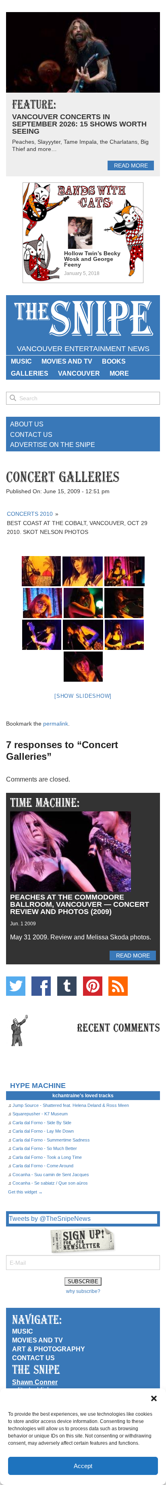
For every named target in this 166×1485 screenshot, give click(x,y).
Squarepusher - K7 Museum (40, 1113)
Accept (83, 1465)
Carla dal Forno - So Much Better (44, 1148)
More (119, 373)
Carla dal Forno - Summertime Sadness (51, 1140)
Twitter (15, 986)
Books (114, 361)
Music (21, 361)
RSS (118, 986)
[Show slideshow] (83, 696)
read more (131, 165)
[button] (154, 1398)
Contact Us (31, 434)
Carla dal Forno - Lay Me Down (43, 1131)
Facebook (41, 986)
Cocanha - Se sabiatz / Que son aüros (50, 1183)
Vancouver (79, 373)
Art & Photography (48, 1349)
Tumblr (67, 986)
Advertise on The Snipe (52, 444)
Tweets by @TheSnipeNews (50, 1218)
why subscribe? (83, 1291)
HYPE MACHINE (38, 1085)
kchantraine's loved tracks (83, 1095)
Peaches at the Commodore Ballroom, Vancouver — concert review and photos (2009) (79, 904)
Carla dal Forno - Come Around (42, 1165)
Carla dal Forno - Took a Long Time (47, 1157)
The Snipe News (83, 318)
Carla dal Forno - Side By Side (41, 1122)
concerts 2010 (30, 514)
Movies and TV (67, 361)
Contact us (33, 1358)
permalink (55, 723)
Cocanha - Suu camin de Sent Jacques (50, 1174)
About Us (27, 424)
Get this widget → (25, 1191)
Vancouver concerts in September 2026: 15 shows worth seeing (79, 124)
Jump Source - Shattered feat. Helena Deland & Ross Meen (70, 1105)
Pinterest (92, 986)
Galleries (29, 373)
